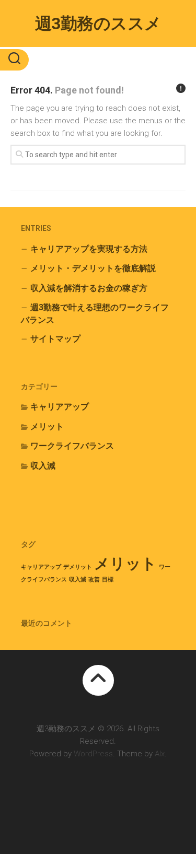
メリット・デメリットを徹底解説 (93, 268)
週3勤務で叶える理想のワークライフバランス (95, 313)
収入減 (42, 466)
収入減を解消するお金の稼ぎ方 (88, 288)
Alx (160, 753)
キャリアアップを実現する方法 (88, 249)
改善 (94, 579)
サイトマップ (55, 339)
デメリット (77, 567)
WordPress (93, 753)
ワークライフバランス (72, 446)
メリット (47, 426)
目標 (107, 579)
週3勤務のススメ (98, 23)
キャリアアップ (59, 407)
